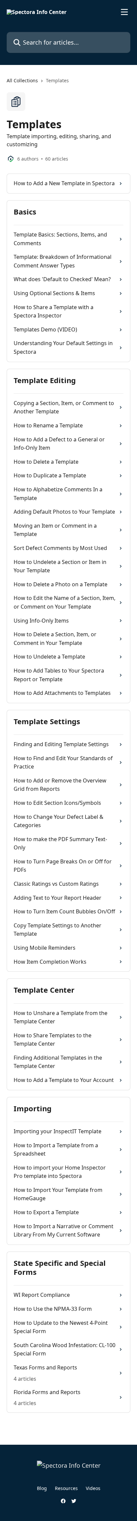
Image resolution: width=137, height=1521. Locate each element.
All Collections (22, 80)
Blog (42, 1488)
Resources (66, 1488)
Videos (93, 1488)
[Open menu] (124, 12)
